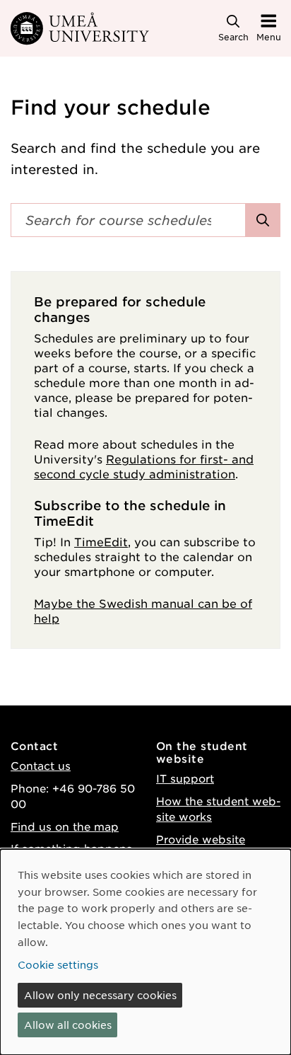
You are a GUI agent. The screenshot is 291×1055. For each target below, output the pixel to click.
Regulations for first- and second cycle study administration (144, 465)
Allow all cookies (68, 1024)
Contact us (41, 765)
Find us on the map (65, 826)
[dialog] (145, 952)
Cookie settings (58, 964)
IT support (185, 778)
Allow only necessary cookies (100, 994)
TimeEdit (101, 541)
